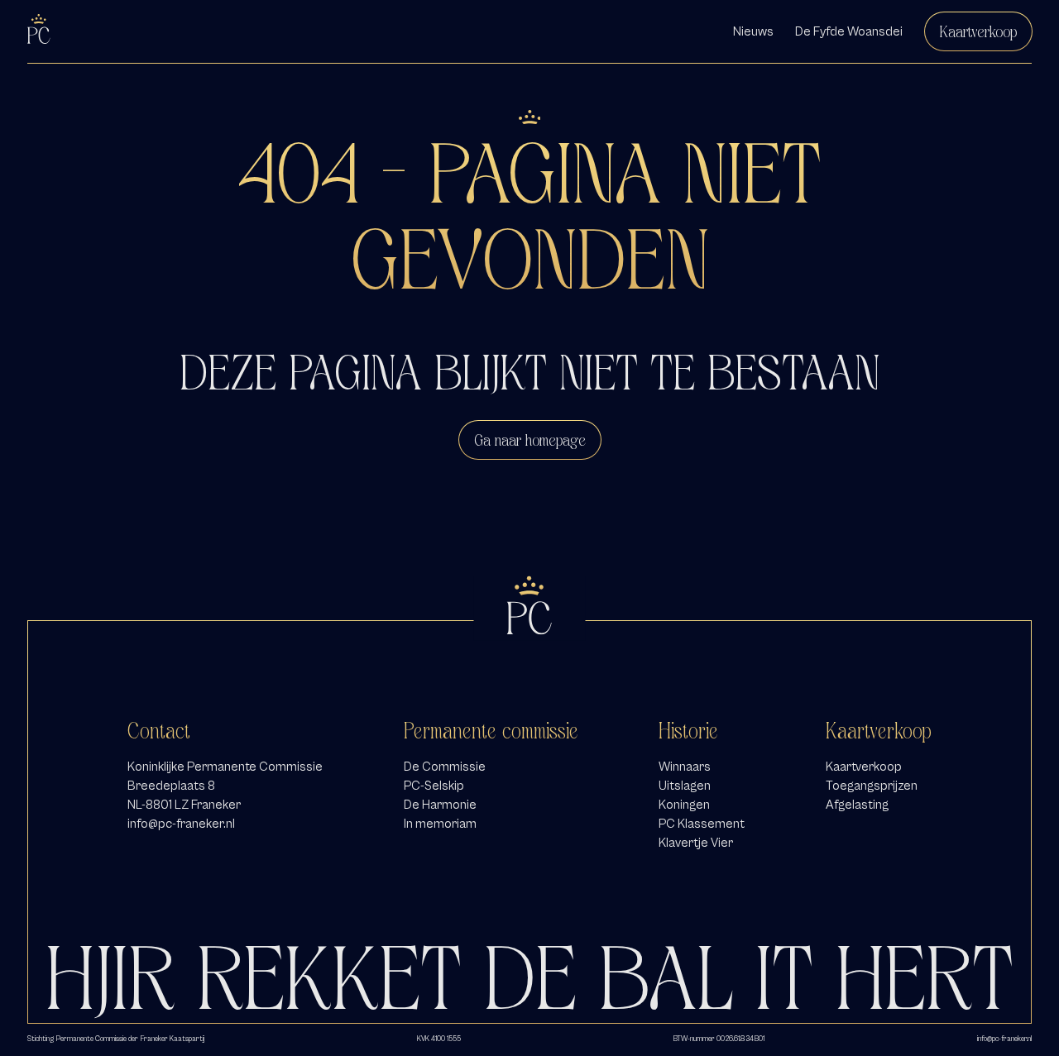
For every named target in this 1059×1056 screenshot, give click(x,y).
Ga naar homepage (530, 440)
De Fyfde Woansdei (849, 31)
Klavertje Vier (696, 842)
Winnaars (685, 766)
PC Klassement (702, 823)
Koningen (684, 804)
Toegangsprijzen (872, 785)
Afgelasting (857, 804)
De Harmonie (440, 804)
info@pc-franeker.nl (181, 823)
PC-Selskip (434, 785)
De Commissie (445, 766)
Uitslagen (685, 785)
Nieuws (753, 31)
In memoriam (440, 823)
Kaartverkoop (978, 31)
